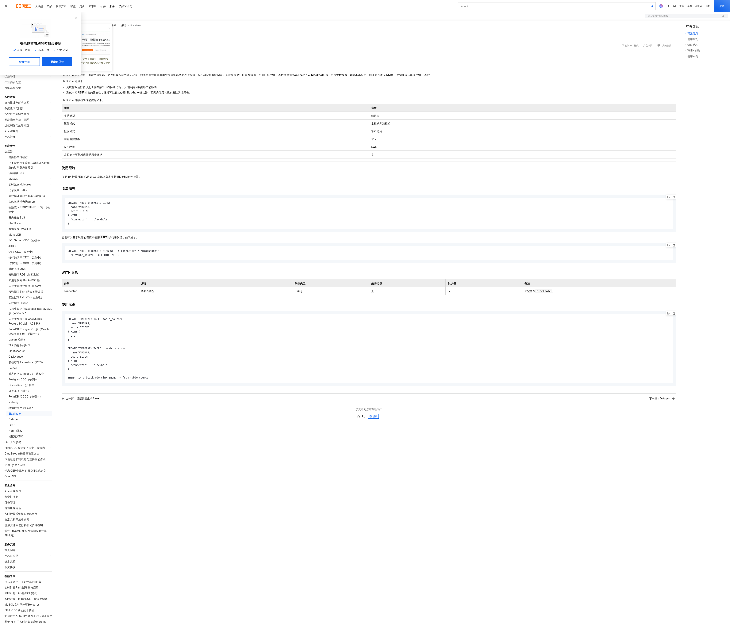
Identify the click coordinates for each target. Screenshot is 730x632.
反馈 (375, 416)
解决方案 (61, 6)
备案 (689, 6)
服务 (112, 6)
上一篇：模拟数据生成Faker (83, 398)
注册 (708, 6)
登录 (722, 6)
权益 (73, 6)
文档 (681, 6)
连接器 (123, 25)
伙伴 (103, 6)
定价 (82, 6)
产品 (49, 6)
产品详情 (647, 45)
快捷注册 (24, 62)
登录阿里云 (57, 61)
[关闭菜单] (6, 6)
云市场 (93, 6)
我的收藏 (666, 45)
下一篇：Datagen (659, 398)
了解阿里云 (125, 6)
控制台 (698, 6)
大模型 (39, 6)
